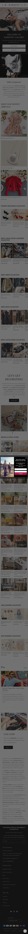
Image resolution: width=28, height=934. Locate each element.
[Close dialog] (26, 458)
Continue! (20, 473)
